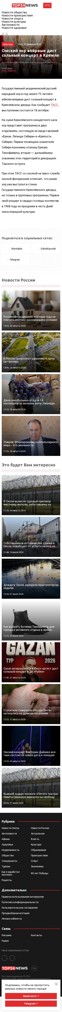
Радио (5, 940)
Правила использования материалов (23, 896)
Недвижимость (10, 850)
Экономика (37, 866)
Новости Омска (10, 828)
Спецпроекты (9, 861)
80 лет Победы (39, 873)
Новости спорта (12, 18)
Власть (35, 839)
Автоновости (10, 24)
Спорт (34, 861)
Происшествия (39, 855)
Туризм (6, 866)
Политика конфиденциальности (20, 902)
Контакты (36, 935)
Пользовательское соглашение (20, 907)
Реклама (6, 935)
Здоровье (7, 844)
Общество (8, 855)
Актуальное (38, 833)
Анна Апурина (9, 70)
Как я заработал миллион (11, 873)
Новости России (40, 828)
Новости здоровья (14, 27)
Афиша (6, 839)
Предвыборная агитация (15, 913)
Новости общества (14, 12)
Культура (36, 844)
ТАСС (54, 104)
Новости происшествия (17, 15)
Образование (38, 850)
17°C (47, 5)
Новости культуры (14, 21)
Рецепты (7, 880)
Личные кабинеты (12, 918)
